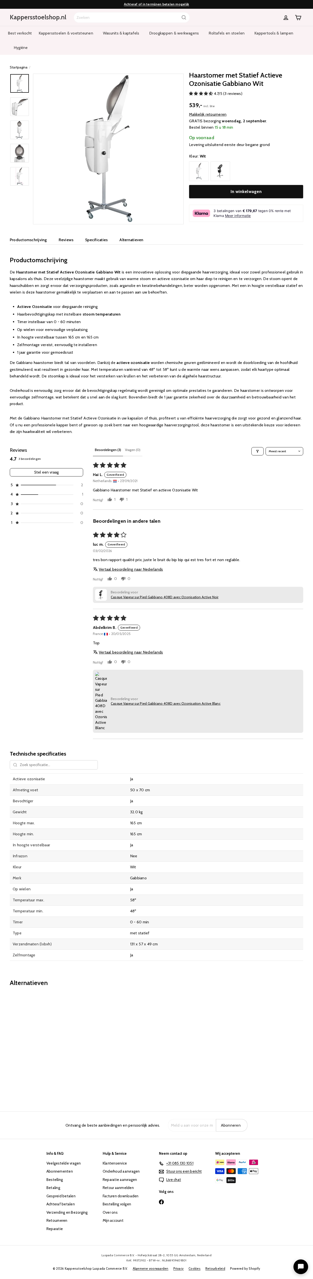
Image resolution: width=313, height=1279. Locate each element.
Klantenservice (115, 1163)
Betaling (53, 1188)
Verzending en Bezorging (67, 1212)
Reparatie (54, 1229)
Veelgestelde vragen (63, 1163)
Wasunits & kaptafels (121, 33)
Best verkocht (20, 33)
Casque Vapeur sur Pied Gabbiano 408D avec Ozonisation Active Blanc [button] (166, 703)
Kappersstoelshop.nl (38, 17)
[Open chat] (300, 1266)
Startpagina (19, 67)
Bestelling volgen (117, 1204)
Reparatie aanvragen (120, 1179)
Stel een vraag (46, 472)
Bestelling (54, 1179)
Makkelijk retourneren (207, 114)
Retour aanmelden (118, 1188)
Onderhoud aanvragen (121, 1171)
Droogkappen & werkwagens (174, 33)
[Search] (184, 17)
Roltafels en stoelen (227, 33)
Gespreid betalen (61, 1196)
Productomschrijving (28, 240)
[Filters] (257, 451)
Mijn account (113, 1220)
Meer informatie (238, 216)
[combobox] (132, 17)
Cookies (195, 1268)
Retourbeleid (215, 1268)
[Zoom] (108, 149)
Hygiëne (21, 47)
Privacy (178, 1268)
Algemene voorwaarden (150, 1268)
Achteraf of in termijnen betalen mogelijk (156, 4)
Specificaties (96, 240)
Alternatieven (131, 240)
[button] (201, 93)
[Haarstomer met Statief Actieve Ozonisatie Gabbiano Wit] (32, 1045)
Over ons (110, 1212)
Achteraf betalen (60, 1204)
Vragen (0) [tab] (132, 450)
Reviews (66, 240)
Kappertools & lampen (273, 33)
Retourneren (56, 1220)
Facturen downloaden (121, 1196)
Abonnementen (59, 1171)
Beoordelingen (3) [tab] (108, 450)
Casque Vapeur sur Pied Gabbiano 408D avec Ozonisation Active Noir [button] (165, 597)
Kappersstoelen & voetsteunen (66, 33)
